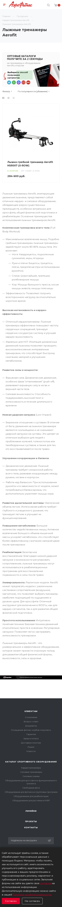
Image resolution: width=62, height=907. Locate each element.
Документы (31, 726)
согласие (45, 883)
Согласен (11, 901)
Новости (31, 751)
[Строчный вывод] (8, 98)
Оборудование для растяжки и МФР (31, 800)
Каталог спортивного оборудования (31, 761)
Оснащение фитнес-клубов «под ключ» (31, 730)
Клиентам (31, 711)
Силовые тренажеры (31, 772)
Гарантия (31, 734)
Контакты (31, 827)
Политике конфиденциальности (31, 894)
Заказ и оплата (31, 738)
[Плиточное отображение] (3, 98)
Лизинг (31, 747)
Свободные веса (31, 788)
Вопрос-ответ (31, 721)
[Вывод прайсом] (13, 98)
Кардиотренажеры (31, 768)
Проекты (31, 821)
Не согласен (32, 901)
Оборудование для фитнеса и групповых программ (31, 792)
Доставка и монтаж (31, 743)
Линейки (31, 811)
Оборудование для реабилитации (31, 796)
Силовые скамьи (31, 776)
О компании (31, 717)
